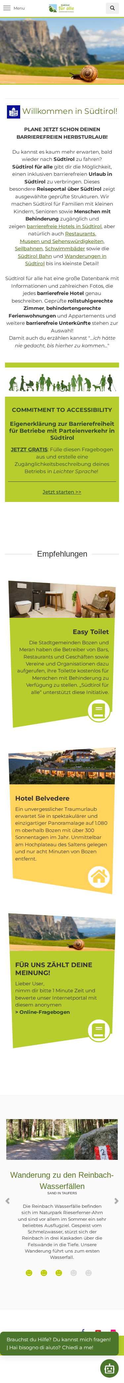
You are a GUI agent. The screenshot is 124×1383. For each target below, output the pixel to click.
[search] (112, 8)
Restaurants (80, 233)
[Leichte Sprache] (13, 111)
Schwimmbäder (65, 248)
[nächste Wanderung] (116, 1197)
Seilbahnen (29, 248)
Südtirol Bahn (35, 256)
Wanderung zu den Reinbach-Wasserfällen (62, 1182)
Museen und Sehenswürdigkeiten (61, 241)
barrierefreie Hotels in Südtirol (64, 226)
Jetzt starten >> (62, 492)
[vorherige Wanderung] (8, 1197)
